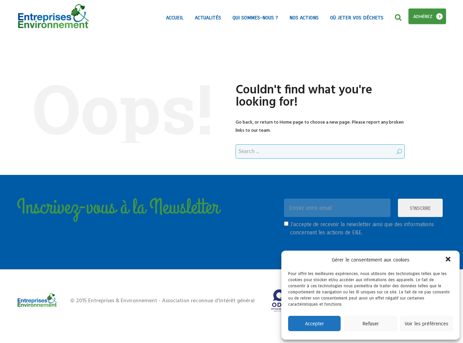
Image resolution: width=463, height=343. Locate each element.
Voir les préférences (426, 324)
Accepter (314, 324)
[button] (449, 260)
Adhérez (422, 17)
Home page (291, 122)
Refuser (370, 324)
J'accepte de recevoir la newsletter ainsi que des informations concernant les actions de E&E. (362, 228)
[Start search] (399, 151)
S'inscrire (420, 208)
